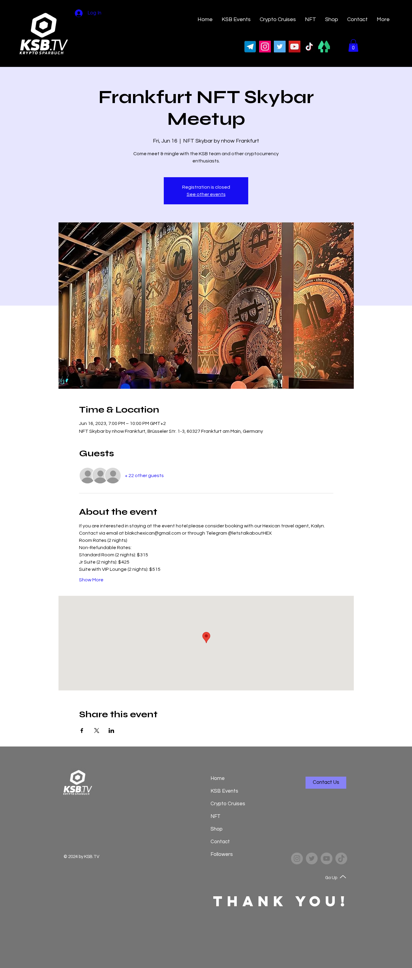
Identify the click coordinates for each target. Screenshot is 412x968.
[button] (357, 20)
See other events (206, 194)
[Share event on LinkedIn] (111, 730)
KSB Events (224, 791)
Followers (222, 854)
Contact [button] (220, 841)
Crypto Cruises (226, 803)
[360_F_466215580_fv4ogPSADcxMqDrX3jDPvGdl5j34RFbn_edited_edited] (250, 46)
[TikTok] (309, 46)
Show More (91, 579)
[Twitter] (280, 46)
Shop (217, 829)
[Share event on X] (97, 730)
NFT (215, 816)
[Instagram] (265, 46)
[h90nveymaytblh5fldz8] (324, 46)
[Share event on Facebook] (82, 730)
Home (218, 778)
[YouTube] (294, 46)
